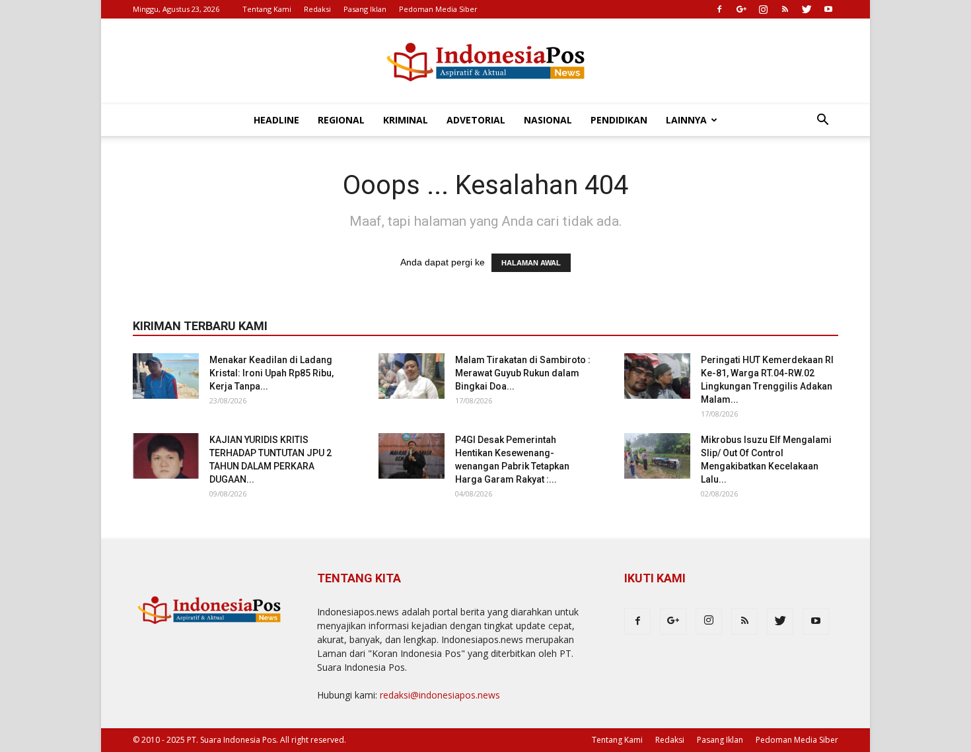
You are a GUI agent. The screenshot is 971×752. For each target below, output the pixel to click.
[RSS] (785, 9)
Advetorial (476, 120)
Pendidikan (619, 120)
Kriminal (405, 120)
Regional (341, 120)
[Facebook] (719, 9)
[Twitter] (806, 9)
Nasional (548, 120)
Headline (276, 120)
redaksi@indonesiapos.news (440, 695)
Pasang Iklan (364, 9)
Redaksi (317, 9)
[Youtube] (828, 9)
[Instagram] (763, 9)
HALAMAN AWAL (531, 263)
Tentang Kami (266, 9)
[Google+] (741, 9)
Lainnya (686, 120)
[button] (822, 121)
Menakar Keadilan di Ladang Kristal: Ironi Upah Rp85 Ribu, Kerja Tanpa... (271, 373)
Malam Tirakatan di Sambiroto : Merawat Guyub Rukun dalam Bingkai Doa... (523, 373)
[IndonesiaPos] (485, 62)
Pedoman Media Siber (438, 9)
